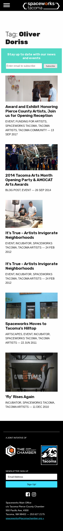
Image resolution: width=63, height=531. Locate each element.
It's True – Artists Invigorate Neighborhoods (31, 266)
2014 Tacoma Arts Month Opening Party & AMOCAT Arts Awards (29, 180)
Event (9, 121)
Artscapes (13, 334)
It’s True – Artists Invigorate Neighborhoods (31, 235)
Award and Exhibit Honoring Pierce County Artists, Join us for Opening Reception (31, 111)
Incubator (24, 243)
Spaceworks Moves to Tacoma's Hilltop (25, 326)
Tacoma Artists (29, 247)
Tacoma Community (32, 130)
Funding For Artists (31, 121)
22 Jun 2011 (29, 342)
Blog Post (12, 190)
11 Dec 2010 (41, 406)
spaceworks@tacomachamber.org (24, 518)
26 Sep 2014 (43, 190)
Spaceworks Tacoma (21, 125)
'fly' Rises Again (19, 396)
